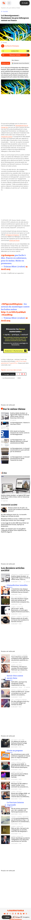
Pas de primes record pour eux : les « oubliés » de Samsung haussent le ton (19, 810)
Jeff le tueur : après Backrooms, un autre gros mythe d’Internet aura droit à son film (20, 610)
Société (5, 11)
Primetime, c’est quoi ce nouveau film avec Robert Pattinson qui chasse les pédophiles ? (19, 668)
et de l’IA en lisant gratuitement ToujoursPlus (13, 362)
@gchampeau (7, 255)
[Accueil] (3, 3)
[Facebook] (15, 914)
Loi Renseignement (9, 378)
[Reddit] (18, 914)
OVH (19, 378)
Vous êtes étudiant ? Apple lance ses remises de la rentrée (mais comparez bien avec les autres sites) (20, 600)
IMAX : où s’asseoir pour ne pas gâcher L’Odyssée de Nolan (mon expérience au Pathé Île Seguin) (13, 530)
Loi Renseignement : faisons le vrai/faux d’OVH (20, 423)
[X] (10, 914)
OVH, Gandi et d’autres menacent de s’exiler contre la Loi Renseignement (19, 432)
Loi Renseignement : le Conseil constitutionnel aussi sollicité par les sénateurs (20, 450)
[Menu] (9, 3)
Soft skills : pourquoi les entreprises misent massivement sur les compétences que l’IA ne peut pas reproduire (19, 683)
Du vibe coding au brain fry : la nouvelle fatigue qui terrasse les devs (13, 515)
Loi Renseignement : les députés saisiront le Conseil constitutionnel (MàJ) (19, 441)
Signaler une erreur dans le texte (11, 370)
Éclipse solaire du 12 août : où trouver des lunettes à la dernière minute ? (18, 509)
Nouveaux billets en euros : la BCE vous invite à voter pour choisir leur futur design (15, 519)
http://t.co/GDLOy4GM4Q (13, 312)
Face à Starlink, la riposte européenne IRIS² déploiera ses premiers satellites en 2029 (20, 658)
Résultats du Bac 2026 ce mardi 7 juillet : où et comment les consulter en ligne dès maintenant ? (19, 785)
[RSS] (21, 914)
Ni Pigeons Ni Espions (12, 235)
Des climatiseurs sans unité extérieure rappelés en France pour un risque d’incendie (20, 755)
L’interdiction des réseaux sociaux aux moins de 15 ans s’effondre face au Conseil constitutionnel (20, 590)
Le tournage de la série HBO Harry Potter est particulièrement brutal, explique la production (15, 524)
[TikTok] (7, 914)
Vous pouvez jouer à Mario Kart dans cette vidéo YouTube (19, 775)
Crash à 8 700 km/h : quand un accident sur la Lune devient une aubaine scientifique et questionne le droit (20, 693)
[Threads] (26, 914)
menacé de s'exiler (6, 136)
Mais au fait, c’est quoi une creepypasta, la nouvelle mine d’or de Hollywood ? (20, 829)
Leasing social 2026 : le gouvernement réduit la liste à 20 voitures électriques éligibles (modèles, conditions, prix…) (20, 765)
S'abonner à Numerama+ (14, 351)
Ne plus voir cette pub (8, 405)
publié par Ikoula (14, 240)
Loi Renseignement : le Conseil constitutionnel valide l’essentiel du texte (20, 458)
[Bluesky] (24, 914)
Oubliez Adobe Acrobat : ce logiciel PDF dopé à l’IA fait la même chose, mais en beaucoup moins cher (19, 415)
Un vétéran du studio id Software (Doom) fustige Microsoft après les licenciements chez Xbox (19, 743)
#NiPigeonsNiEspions (11, 304)
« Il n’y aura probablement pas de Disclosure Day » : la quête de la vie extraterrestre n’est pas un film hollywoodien (20, 820)
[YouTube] (5, 914)
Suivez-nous (5, 63)
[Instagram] (13, 914)
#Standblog (6, 314)
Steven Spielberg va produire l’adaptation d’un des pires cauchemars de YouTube (20, 839)
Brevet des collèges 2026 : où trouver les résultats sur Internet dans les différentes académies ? (20, 795)
